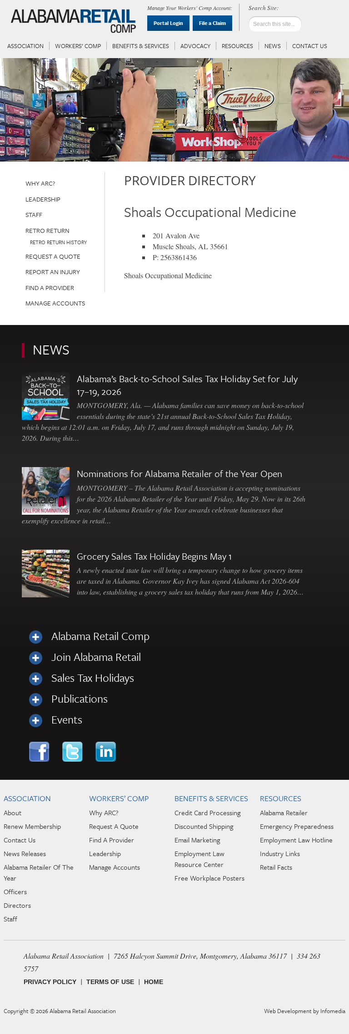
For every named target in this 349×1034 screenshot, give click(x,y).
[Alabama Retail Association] (74, 20)
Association (25, 46)
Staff (33, 214)
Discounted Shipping (203, 826)
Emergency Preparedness (297, 826)
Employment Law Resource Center (199, 858)
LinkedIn (106, 752)
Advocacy (195, 46)
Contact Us (309, 46)
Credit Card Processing (207, 812)
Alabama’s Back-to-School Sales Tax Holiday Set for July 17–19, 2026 (187, 385)
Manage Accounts (55, 303)
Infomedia (332, 1010)
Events (66, 719)
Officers (15, 891)
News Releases (25, 853)
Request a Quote (52, 256)
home (153, 981)
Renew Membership (32, 826)
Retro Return (47, 230)
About (12, 812)
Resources (237, 46)
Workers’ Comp (78, 46)
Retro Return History (58, 242)
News (272, 46)
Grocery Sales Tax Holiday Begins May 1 (154, 556)
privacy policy (50, 981)
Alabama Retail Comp (100, 636)
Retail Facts (276, 867)
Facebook (40, 752)
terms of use (110, 981)
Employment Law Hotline (296, 840)
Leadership (42, 199)
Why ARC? (40, 183)
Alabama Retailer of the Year (39, 872)
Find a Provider (49, 287)
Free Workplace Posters (209, 878)
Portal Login (168, 23)
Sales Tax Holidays (92, 677)
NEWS (51, 349)
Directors (17, 905)
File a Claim (212, 23)
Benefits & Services (140, 46)
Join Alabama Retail (96, 657)
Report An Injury (52, 271)
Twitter (73, 752)
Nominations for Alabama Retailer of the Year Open (179, 473)
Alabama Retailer (284, 812)
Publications (79, 698)
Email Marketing (197, 840)
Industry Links (280, 853)
